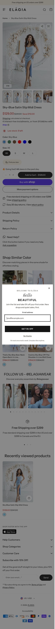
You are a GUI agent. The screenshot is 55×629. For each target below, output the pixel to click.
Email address (26, 312)
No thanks (26, 336)
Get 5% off (26, 329)
